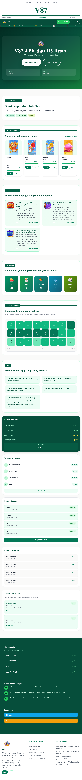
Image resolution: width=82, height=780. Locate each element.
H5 (17, 173)
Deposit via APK (41, 540)
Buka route (9, 611)
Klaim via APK (33, 222)
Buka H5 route (41, 491)
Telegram (9, 715)
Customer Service (11, 721)
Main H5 (75, 22)
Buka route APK (71, 136)
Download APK (63, 22)
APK (10, 173)
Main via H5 (52, 62)
